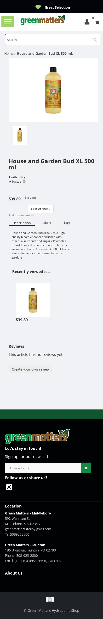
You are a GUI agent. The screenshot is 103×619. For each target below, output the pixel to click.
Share (47, 223)
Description (21, 223)
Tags (67, 223)
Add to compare (20, 215)
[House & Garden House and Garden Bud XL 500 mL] (33, 298)
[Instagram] (11, 487)
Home (9, 53)
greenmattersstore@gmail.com (28, 529)
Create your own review (31, 369)
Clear (47, 272)
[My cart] (97, 23)
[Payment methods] (51, 599)
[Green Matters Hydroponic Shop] (43, 20)
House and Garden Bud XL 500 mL (45, 53)
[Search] (97, 38)
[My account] (88, 23)
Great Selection (57, 7)
